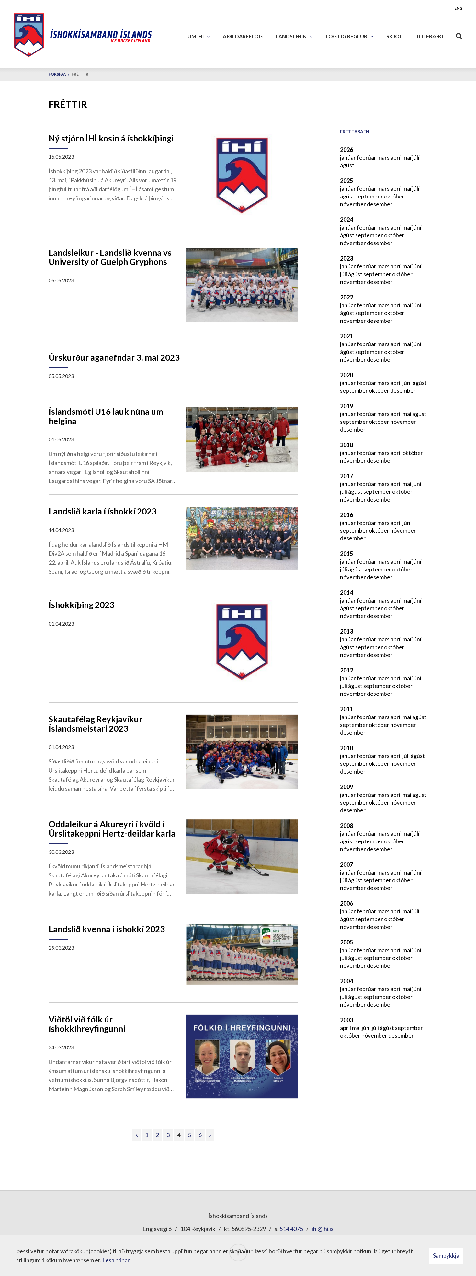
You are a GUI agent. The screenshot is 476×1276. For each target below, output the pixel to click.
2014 (346, 592)
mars (384, 157)
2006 (346, 903)
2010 (346, 747)
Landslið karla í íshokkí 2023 (102, 511)
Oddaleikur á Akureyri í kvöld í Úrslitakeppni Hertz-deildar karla (112, 829)
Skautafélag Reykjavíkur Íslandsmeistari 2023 (95, 724)
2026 (346, 149)
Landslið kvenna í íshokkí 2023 (107, 929)
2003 (346, 1019)
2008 (346, 825)
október (394, 196)
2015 (346, 553)
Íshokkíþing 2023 (81, 605)
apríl (396, 157)
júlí (415, 157)
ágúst (347, 165)
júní (416, 227)
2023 (346, 258)
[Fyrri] (136, 1135)
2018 (346, 444)
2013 (346, 631)
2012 (346, 670)
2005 (346, 942)
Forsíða (57, 74)
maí (407, 157)
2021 (346, 336)
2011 (346, 709)
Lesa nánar (116, 1260)
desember (379, 204)
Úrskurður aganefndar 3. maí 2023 (114, 357)
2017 (346, 476)
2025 (346, 180)
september (369, 196)
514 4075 (291, 1228)
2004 (346, 981)
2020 (346, 374)
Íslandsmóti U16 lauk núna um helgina (106, 416)
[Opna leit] (459, 34)
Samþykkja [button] (446, 1255)
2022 (346, 297)
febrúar (367, 157)
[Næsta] (210, 1135)
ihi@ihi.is (323, 1228)
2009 (346, 786)
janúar (348, 157)
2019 (346, 406)
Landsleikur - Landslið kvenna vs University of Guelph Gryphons (110, 257)
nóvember (353, 204)
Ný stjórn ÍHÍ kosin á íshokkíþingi (111, 138)
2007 (346, 864)
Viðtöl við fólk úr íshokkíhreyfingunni (87, 1024)
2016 (346, 514)
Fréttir (80, 74)
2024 (346, 219)
